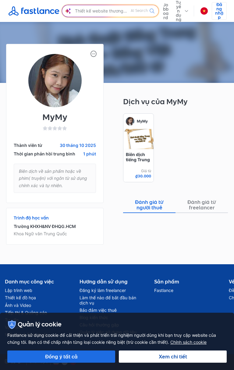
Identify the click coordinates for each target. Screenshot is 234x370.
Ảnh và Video (18, 305)
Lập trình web (18, 290)
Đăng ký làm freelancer (103, 290)
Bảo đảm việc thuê (98, 310)
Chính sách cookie (188, 342)
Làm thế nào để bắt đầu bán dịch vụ (108, 300)
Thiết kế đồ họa (20, 297)
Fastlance (163, 290)
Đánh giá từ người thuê (149, 204)
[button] (181, 11)
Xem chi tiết (173, 356)
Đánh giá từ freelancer (201, 204)
